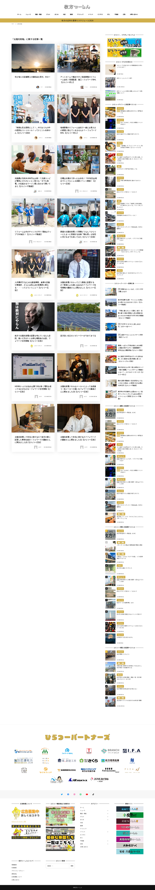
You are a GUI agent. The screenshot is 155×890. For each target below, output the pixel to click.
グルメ (48, 14)
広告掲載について (17, 877)
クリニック (80, 14)
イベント (90, 14)
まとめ (56, 14)
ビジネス (100, 14)
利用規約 (14, 868)
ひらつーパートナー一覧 (19, 821)
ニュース (28, 14)
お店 (64, 14)
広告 (124, 14)
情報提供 (14, 865)
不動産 (116, 14)
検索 (72, 866)
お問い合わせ (134, 14)
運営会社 (14, 874)
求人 (108, 14)
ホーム (19, 14)
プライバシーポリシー (18, 871)
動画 (71, 14)
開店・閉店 (38, 14)
